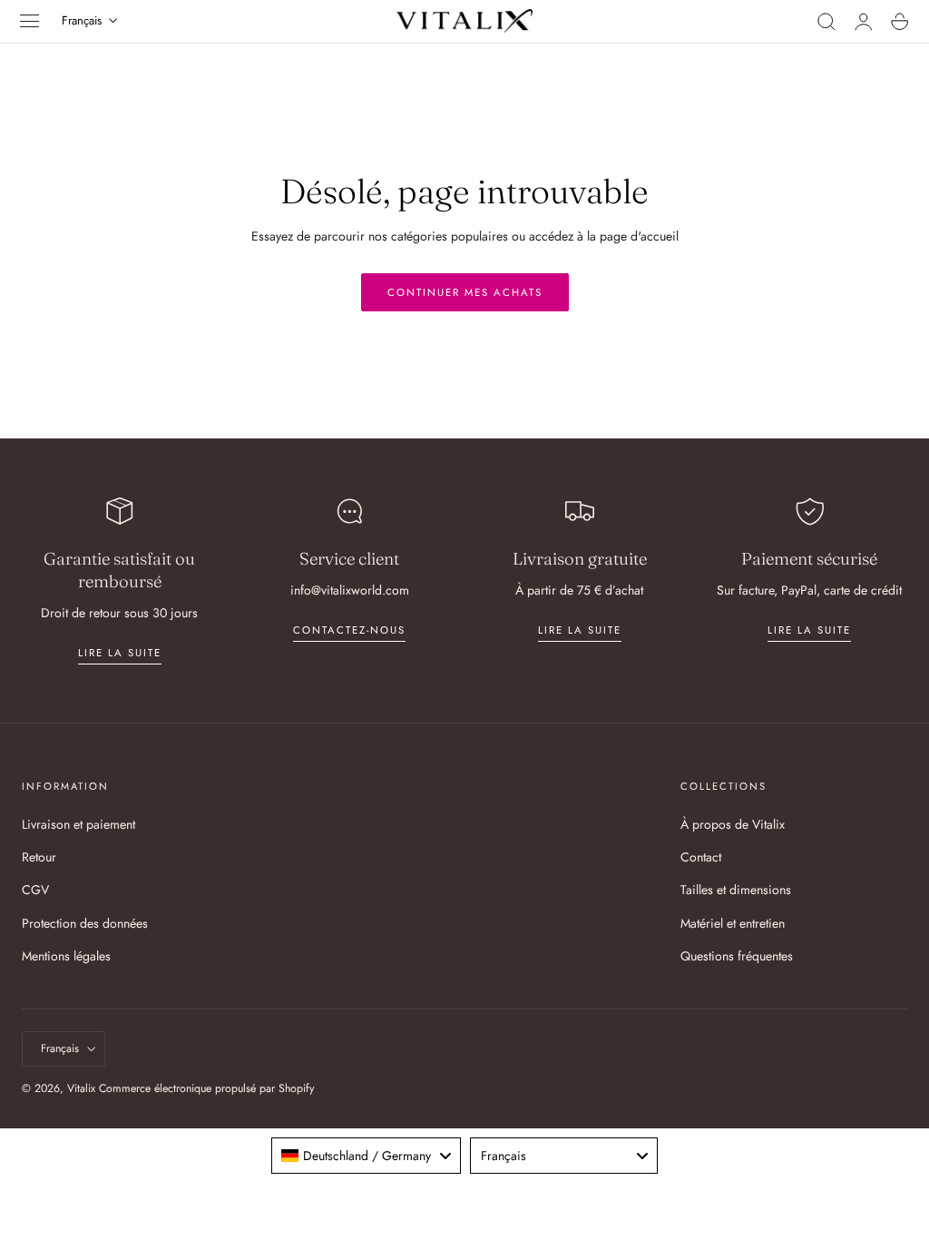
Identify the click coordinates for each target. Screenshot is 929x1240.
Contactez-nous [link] (349, 630)
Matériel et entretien (732, 922)
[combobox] (366, 1155)
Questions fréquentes (736, 956)
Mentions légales (66, 956)
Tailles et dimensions (735, 890)
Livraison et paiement (78, 824)
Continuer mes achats (465, 292)
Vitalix (81, 1088)
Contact (700, 857)
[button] (30, 21)
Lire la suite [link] (119, 652)
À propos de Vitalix (732, 824)
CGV (35, 890)
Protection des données (85, 922)
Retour (39, 857)
